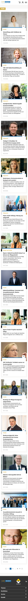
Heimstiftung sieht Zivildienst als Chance (12, 33)
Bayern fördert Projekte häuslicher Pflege (12, 330)
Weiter (22, 569)
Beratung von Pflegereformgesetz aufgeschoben (12, 400)
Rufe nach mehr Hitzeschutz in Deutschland (11, 550)
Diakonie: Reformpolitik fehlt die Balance (12, 475)
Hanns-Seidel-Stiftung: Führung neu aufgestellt (13, 216)
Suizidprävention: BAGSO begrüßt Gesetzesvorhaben (12, 104)
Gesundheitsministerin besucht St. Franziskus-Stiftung (12, 513)
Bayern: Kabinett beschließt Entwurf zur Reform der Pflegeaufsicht (14, 254)
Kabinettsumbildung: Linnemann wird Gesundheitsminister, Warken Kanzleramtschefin (13, 292)
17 (19, 568)
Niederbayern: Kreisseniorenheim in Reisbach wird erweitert (13, 179)
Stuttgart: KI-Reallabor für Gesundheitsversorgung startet (11, 142)
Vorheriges (6, 569)
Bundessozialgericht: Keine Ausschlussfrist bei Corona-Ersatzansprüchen (10, 437)
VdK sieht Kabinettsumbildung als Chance (12, 69)
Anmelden (23, 2)
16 (17, 568)
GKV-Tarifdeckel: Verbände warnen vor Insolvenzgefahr (13, 363)
